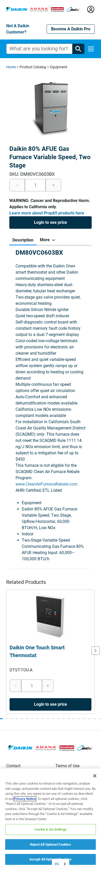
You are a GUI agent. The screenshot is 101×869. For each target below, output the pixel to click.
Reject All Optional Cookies (50, 844)
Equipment (58, 67)
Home (11, 67)
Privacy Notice (25, 799)
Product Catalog (33, 67)
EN (57, 864)
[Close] (94, 776)
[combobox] (60, 864)
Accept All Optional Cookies (51, 859)
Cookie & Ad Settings (50, 829)
